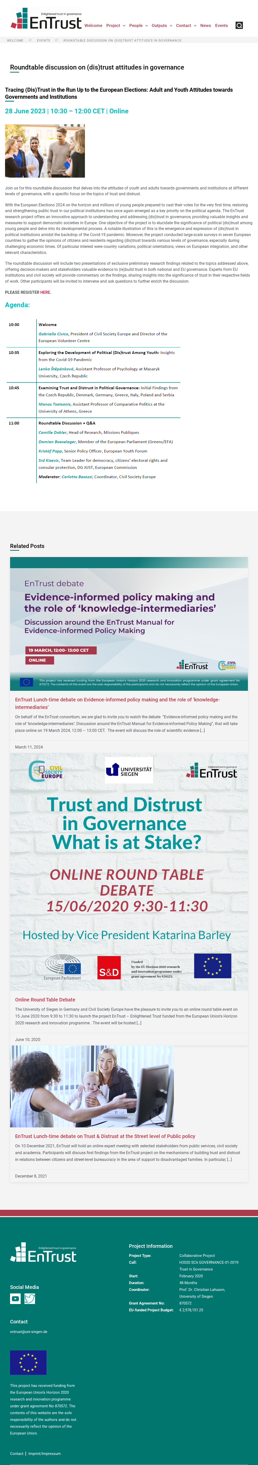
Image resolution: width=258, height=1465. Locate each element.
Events (221, 25)
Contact (183, 25)
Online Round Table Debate (45, 1000)
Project (113, 25)
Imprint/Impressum (44, 1453)
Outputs (159, 25)
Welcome (93, 25)
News (205, 25)
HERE (45, 292)
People (136, 25)
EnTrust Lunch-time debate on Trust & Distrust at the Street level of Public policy (105, 1136)
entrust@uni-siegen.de (28, 1331)
